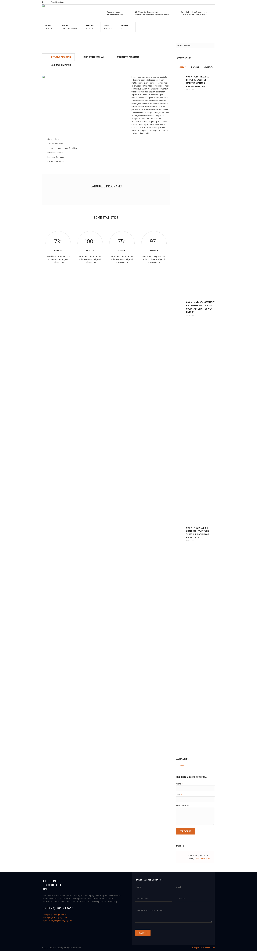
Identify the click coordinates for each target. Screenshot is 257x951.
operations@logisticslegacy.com (57, 920)
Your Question (182, 805)
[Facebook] (197, 2)
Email (179, 795)
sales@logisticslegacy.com (55, 917)
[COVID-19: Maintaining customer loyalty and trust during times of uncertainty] (179, 637)
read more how (203, 858)
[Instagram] (205, 2)
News (182, 765)
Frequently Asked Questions (53, 2)
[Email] (212, 2)
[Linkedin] (201, 2)
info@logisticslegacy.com (54, 914)
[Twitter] (209, 2)
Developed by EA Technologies (203, 947)
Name (179, 784)
